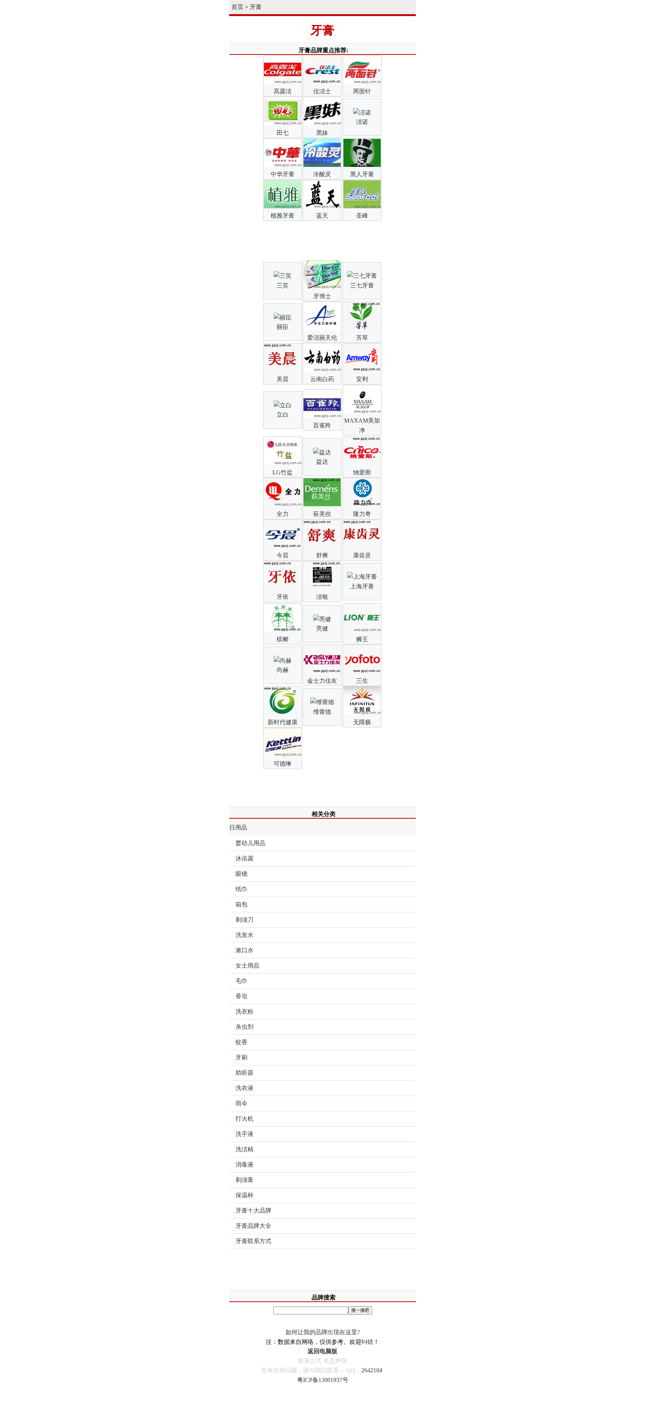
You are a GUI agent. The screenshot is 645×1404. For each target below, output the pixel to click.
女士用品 (247, 965)
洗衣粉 (244, 1011)
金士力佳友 (322, 681)
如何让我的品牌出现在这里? (323, 1332)
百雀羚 (322, 425)
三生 (362, 681)
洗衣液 (244, 1088)
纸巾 (241, 889)
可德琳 (283, 763)
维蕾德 (322, 712)
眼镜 (241, 874)
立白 (283, 414)
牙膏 (256, 7)
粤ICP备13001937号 (322, 1380)
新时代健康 (282, 722)
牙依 (283, 597)
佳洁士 (322, 91)
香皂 (241, 996)
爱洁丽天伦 (322, 337)
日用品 (238, 827)
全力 (283, 514)
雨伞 (241, 1103)
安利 (362, 379)
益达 (322, 461)
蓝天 (322, 215)
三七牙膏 (362, 285)
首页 (237, 7)
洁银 (322, 597)
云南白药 (322, 379)
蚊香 (241, 1042)
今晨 (283, 555)
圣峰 (362, 215)
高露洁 (283, 91)
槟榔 (283, 639)
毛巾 (241, 981)
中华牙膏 (283, 174)
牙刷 (241, 1057)
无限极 (362, 722)
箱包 (241, 904)
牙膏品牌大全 (253, 1226)
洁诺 (362, 122)
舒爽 (322, 555)
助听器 (244, 1073)
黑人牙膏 (362, 174)
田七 (283, 133)
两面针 (362, 91)
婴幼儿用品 (250, 843)
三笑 (283, 285)
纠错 (367, 1342)
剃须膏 (244, 1180)
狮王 (362, 639)
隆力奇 (362, 514)
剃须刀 (244, 919)
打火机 (244, 1118)
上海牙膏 (362, 586)
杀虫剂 (244, 1027)
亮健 (322, 628)
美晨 (283, 379)
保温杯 (244, 1195)
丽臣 (283, 327)
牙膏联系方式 (253, 1241)
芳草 (362, 337)
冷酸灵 (322, 174)
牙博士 (322, 296)
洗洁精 (244, 1149)
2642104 (371, 1370)
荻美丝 (322, 514)
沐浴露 (244, 858)
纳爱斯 (362, 472)
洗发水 (244, 935)
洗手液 (244, 1134)
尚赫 (283, 670)
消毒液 (244, 1164)
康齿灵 (362, 555)
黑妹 (322, 133)
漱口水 (244, 950)
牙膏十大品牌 (253, 1210)
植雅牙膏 (283, 215)
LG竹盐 (282, 472)
